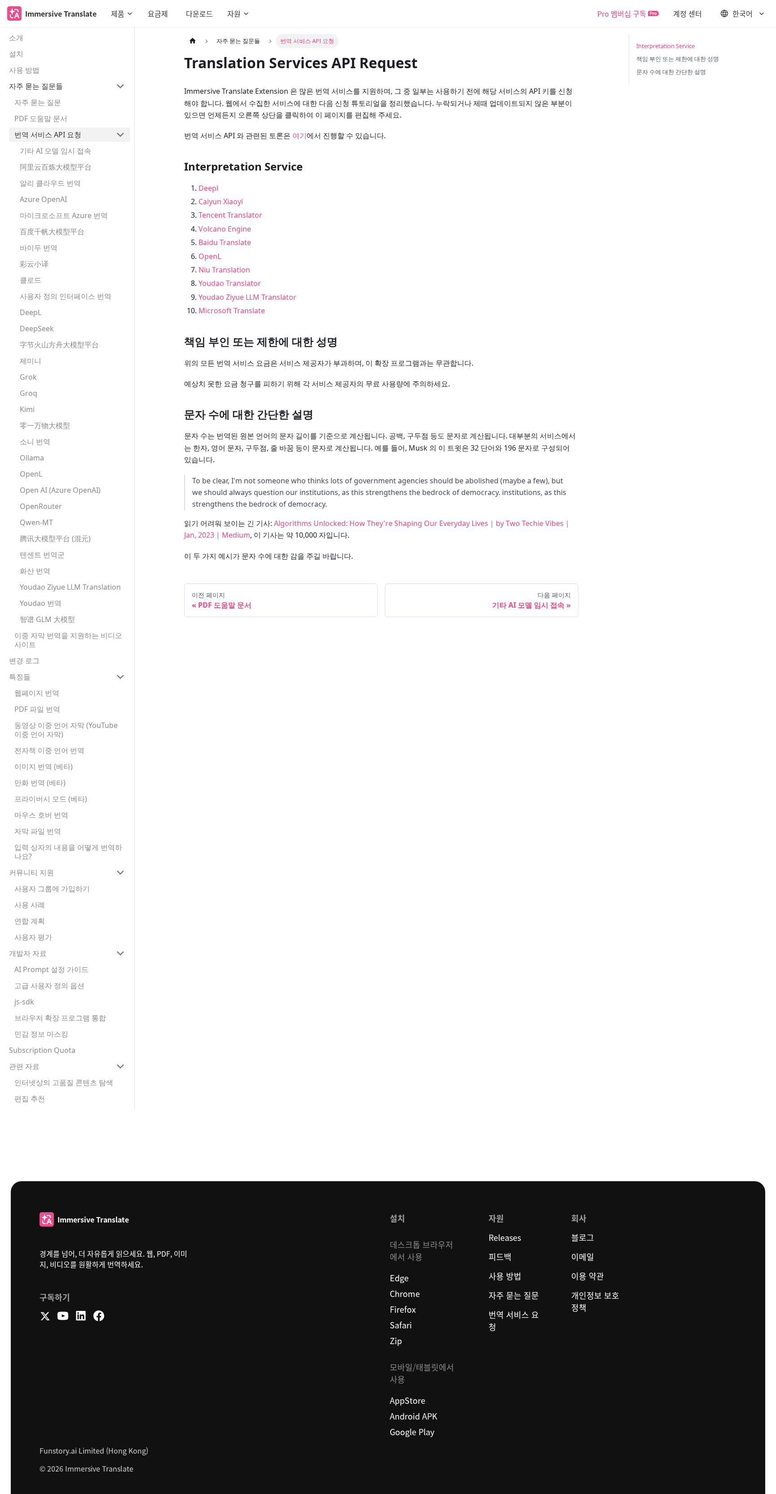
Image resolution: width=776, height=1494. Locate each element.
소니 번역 (35, 442)
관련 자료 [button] (24, 1066)
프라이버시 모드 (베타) (50, 799)
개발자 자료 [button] (28, 953)
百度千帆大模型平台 (52, 232)
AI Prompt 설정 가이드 (51, 969)
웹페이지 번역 (36, 693)
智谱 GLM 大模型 (47, 619)
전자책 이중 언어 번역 (49, 750)
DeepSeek (37, 328)
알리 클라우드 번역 (50, 183)
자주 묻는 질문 (37, 102)
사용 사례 (29, 905)
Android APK (413, 1416)
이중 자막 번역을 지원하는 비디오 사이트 (68, 640)
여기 (299, 135)
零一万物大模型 (45, 425)
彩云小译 (34, 264)
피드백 (500, 1256)
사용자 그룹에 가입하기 (52, 889)
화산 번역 (35, 571)
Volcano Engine (224, 229)
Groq (28, 393)
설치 (16, 54)
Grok (28, 377)
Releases (505, 1237)
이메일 (582, 1256)
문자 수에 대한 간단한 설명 (671, 72)
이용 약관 (587, 1276)
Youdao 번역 (41, 603)
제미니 (30, 361)
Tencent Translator (230, 215)
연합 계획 (29, 921)
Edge (399, 1278)
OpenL (31, 474)
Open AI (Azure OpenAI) (60, 490)
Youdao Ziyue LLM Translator (247, 297)
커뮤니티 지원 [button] (31, 872)
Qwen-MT (36, 522)
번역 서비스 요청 (514, 1320)
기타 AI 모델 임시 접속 (55, 151)
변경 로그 (24, 661)
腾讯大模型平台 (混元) (55, 538)
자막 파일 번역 (37, 831)
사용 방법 (24, 70)
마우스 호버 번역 (41, 815)
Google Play (412, 1431)
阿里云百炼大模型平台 (56, 167)
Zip (396, 1340)
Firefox (403, 1309)
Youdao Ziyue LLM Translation (70, 587)
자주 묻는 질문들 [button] (36, 86)
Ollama (32, 458)
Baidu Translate (224, 242)
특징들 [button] (20, 677)
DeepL (30, 312)
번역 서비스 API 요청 (47, 135)
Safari (401, 1325)
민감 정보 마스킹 (41, 1034)
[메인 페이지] (192, 41)
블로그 (582, 1237)
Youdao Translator (229, 283)
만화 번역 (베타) (40, 783)
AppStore (407, 1400)
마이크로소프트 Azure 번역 (64, 215)
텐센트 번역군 (42, 555)
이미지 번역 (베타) (43, 766)
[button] (122, 13)
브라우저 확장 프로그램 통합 (60, 1018)
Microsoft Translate (231, 310)
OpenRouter (41, 506)
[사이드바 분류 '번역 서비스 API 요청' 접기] (120, 134)
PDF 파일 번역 (37, 709)
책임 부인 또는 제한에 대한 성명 (677, 59)
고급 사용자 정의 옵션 (49, 985)
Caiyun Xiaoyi (220, 201)
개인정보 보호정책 (595, 1301)
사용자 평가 (33, 937)
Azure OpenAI (43, 199)
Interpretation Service (665, 46)
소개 (16, 38)
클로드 (30, 280)
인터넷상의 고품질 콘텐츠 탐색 (63, 1082)
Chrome (405, 1293)
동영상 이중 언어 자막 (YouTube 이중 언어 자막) (66, 729)
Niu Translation (224, 270)
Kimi (27, 409)
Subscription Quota (42, 1050)
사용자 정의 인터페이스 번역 (65, 296)
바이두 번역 (38, 248)
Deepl (208, 188)
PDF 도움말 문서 (40, 118)
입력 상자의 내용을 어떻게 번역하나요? (68, 851)
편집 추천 (29, 1099)
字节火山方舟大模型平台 (59, 345)
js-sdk (24, 1002)
